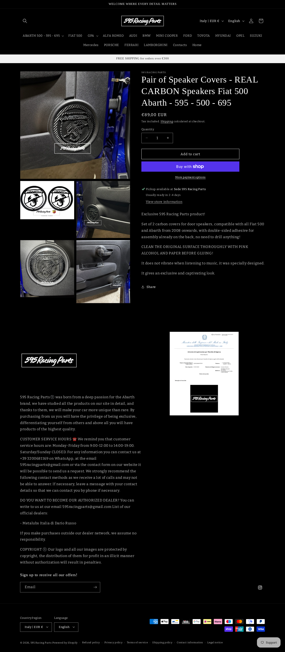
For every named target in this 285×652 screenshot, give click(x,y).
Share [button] (151, 287)
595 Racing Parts (41, 642)
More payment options (190, 177)
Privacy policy (113, 642)
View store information (164, 202)
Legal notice (215, 642)
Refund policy (91, 642)
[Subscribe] (95, 587)
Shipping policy (162, 642)
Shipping (167, 121)
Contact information (190, 642)
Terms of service (137, 642)
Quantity (147, 129)
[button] (25, 21)
